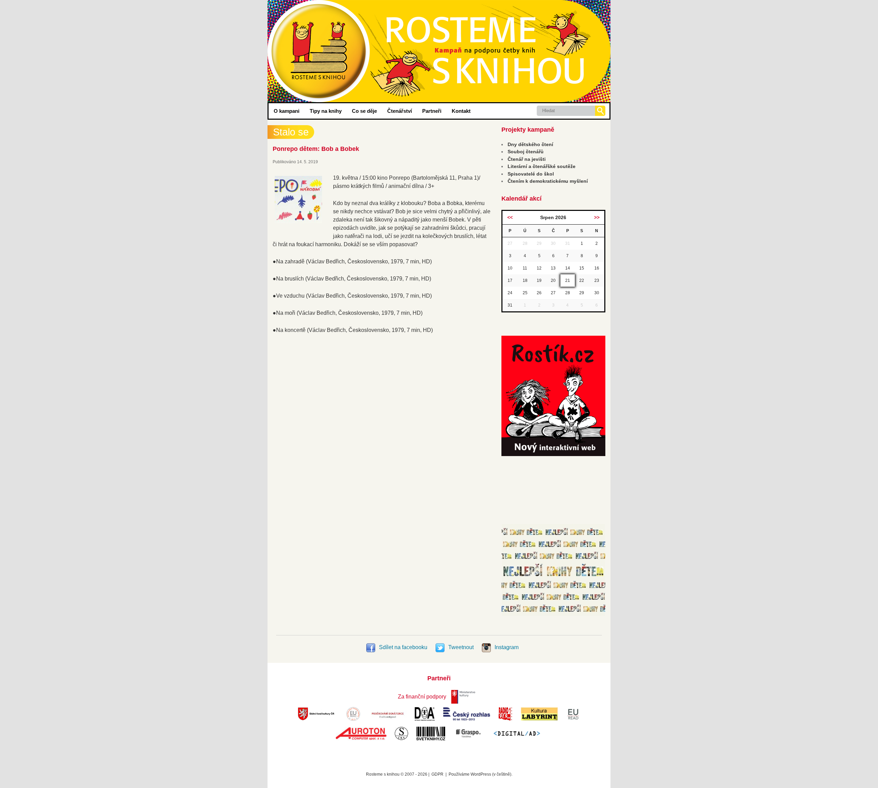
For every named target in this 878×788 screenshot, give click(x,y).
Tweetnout (461, 647)
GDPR (437, 774)
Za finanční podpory (422, 697)
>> (597, 217)
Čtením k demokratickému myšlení (548, 181)
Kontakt (461, 111)
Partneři (431, 111)
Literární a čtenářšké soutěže (542, 166)
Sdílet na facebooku (403, 647)
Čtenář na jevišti (527, 159)
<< (510, 217)
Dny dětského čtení (530, 144)
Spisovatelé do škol (531, 174)
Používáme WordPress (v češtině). (480, 774)
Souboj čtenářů (526, 151)
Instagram (506, 647)
